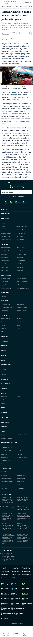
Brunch (18, 326)
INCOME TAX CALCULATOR (9, 450)
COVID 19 (4, 434)
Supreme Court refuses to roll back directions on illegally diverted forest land (8, 507)
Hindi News (19, 492)
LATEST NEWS (5, 216)
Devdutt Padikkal (6, 240)
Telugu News (4, 492)
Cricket (16, 6)
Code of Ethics (26, 582)
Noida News (19, 271)
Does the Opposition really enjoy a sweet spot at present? (23, 506)
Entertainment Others (22, 295)
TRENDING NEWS (6, 455)
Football (18, 404)
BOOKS (3, 415)
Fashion (3, 329)
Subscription (4, 582)
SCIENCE (3, 377)
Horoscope (4, 303)
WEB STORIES (5, 344)
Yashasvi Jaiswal (5, 244)
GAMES (3, 439)
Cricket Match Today (22, 234)
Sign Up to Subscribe (16, 204)
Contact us (15, 575)
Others (3, 410)
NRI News (4, 495)
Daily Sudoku (4, 442)
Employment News (21, 315)
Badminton (4, 404)
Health (3, 332)
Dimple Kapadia (5, 468)
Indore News (4, 265)
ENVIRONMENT (5, 372)
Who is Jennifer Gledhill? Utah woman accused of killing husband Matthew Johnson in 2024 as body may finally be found (8, 546)
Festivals (18, 329)
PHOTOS (3, 358)
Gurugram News (21, 261)
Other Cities (19, 278)
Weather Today (16, 579)
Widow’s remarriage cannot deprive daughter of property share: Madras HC (23, 534)
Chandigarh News (6, 258)
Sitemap (3, 585)
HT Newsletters (26, 579)
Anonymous (6, 39)
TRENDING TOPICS (6, 476)
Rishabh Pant (20, 244)
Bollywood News (5, 286)
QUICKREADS (5, 429)
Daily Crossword (21, 442)
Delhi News (4, 261)
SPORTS (3, 401)
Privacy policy (5, 579)
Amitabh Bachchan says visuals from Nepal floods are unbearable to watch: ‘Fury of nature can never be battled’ (23, 545)
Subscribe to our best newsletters (16, 195)
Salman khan (4, 465)
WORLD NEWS (5, 221)
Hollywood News (21, 286)
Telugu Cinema (20, 486)
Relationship (4, 336)
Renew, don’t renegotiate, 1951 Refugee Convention (23, 515)
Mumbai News (5, 271)
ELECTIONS (4, 425)
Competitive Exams (6, 315)
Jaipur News (19, 265)
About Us (3, 575)
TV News (19, 292)
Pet (2, 339)
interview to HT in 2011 (14, 92)
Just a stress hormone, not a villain (8, 514)
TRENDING (4, 348)
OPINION (4, 382)
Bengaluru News (5, 255)
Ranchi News (4, 278)
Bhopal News (20, 255)
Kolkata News (5, 268)
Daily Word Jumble (6, 445)
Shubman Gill (20, 237)
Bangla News (20, 489)
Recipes (18, 332)
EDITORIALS (4, 386)
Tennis (18, 407)
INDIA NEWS (5, 226)
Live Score (4, 237)
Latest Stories (6, 502)
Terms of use (26, 575)
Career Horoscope (6, 471)
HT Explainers (20, 495)
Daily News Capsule (7, 199)
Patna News (4, 274)
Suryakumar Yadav (21, 465)
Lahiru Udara (20, 247)
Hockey (3, 407)
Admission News (5, 311)
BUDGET (3, 367)
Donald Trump (20, 458)
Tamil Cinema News (21, 289)
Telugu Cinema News (7, 292)
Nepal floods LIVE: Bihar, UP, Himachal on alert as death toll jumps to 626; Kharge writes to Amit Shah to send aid (8, 564)
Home (3, 6)
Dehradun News (21, 258)
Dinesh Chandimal (6, 247)
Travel (18, 336)
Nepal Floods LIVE (6, 458)
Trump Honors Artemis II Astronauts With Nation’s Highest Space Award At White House (23, 524)
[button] (2, 2)
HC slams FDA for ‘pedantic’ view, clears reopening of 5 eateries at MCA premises (8, 524)
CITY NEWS (4, 252)
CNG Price (4, 461)
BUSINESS (4, 353)
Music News (4, 289)
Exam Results (4, 318)
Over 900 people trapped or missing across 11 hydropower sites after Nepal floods (8, 534)
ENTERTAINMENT (6, 282)
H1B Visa (19, 461)
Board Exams (20, 311)
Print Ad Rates (16, 582)
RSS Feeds (14, 585)
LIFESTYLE (4, 323)
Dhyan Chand (20, 468)
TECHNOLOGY (5, 396)
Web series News (6, 295)
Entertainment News (7, 489)
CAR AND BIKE (5, 391)
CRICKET (3, 231)
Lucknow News (20, 268)
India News (23, 6)
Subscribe (28, 2)
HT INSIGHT (4, 420)
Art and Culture (5, 326)
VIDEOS (3, 363)
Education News (21, 318)
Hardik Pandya (20, 240)
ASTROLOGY (5, 300)
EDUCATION (4, 308)
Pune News (19, 274)
